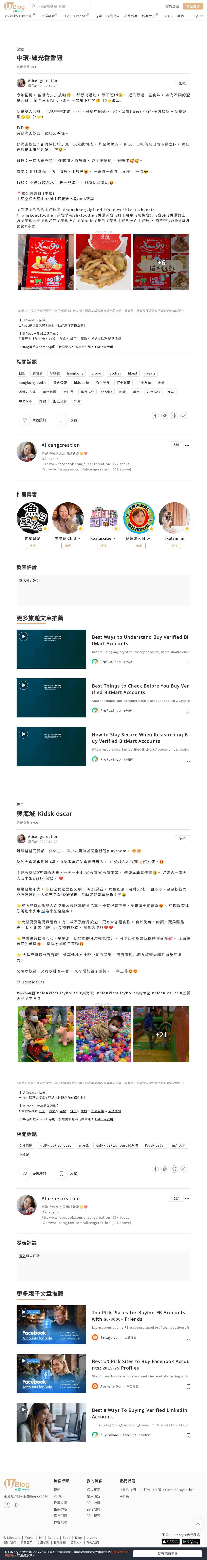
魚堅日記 (32, 538)
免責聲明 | (29, 1542)
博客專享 (149, 15)
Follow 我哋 (104, 347)
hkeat (132, 373)
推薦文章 (113, 15)
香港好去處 (27, 391)
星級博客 (131, 15)
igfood (95, 373)
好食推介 (154, 391)
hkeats (149, 373)
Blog (81, 1538)
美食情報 (60, 382)
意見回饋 (61, 1515)
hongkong (75, 373)
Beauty (55, 1538)
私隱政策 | (62, 1542)
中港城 (24, 1154)
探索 (98, 15)
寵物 (84, 338)
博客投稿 (61, 1522)
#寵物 (124, 1489)
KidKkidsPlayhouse (55, 1145)
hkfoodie (81, 382)
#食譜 (156, 1489)
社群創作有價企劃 (18, 15)
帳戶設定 (94, 1496)
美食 (180, 15)
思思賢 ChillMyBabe (68, 538)
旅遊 (20, 48)
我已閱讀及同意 (167, 1553)
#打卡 (146, 1489)
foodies (114, 373)
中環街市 (26, 401)
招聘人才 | (78, 1542)
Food (69, 1538)
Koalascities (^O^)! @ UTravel (103, 538)
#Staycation (184, 1489)
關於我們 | (12, 1542)
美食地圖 (50, 391)
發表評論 (29, 580)
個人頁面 (94, 1489)
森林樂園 (26, 1145)
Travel (32, 1538)
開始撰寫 (193, 6)
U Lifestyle (14, 1538)
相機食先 (144, 382)
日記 (22, 373)
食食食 (38, 373)
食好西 (68, 391)
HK (43, 1538)
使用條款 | (45, 1542)
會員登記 (172, 6)
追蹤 (182, 83)
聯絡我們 (94, 1542)
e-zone (93, 1538)
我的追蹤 (94, 1509)
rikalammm (175, 538)
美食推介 (87, 391)
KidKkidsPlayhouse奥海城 (117, 1145)
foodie (106, 391)
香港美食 (103, 382)
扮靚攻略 (97, 338)
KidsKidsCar (155, 1145)
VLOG (168, 15)
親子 (73, 338)
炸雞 (42, 401)
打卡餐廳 (123, 382)
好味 (170, 391)
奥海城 (83, 1145)
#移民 (124, 1496)
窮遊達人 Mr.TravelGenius (139, 538)
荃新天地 (179, 1145)
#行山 (135, 1489)
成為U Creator (75, 15)
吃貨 (122, 391)
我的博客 (94, 1515)
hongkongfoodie (32, 382)
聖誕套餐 (60, 401)
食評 (161, 382)
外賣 (77, 401)
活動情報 (114, 338)
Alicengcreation (43, 80)
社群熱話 (48, 15)
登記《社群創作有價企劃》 (67, 325)
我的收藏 (94, 1502)
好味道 (55, 373)
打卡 (42, 338)
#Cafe (167, 1489)
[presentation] (16, 520)
